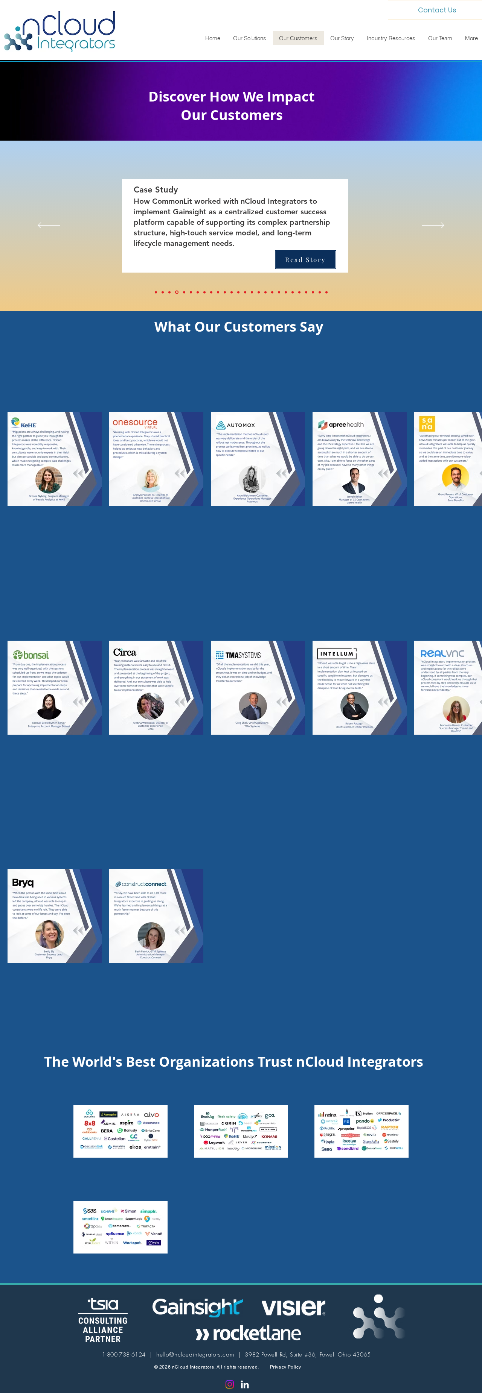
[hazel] (211, 292)
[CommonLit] (176, 292)
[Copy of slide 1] (252, 292)
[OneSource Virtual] (191, 292)
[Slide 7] (313, 292)
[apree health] (204, 292)
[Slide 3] (286, 292)
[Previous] (49, 226)
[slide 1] (272, 292)
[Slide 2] (225, 292)
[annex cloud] (218, 292)
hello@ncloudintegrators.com (195, 1354)
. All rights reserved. (242, 1367)
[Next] (433, 226)
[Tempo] (156, 292)
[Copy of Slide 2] (259, 292)
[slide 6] (238, 292)
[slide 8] (292, 292)
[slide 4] (299, 292)
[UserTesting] (183, 292)
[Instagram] (229, 1384)
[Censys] (198, 292)
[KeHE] (169, 292)
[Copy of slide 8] (231, 292)
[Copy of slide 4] (320, 292)
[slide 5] (306, 292)
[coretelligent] (265, 292)
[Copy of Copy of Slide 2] (326, 292)
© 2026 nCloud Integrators (184, 1367)
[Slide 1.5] (245, 292)
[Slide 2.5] (279, 292)
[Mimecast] (163, 292)
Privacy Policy (285, 1367)
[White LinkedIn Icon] (244, 1384)
